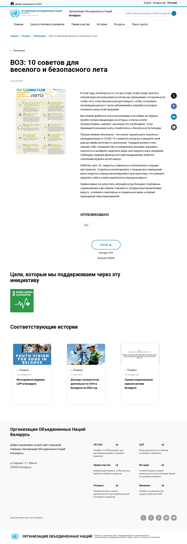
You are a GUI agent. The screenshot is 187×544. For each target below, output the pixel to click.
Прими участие (102, 465)
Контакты (98, 536)
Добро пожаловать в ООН (28, 4)
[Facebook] (174, 106)
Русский (172, 2)
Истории (144, 465)
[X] (174, 96)
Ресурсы (99, 485)
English (147, 2)
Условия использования (150, 537)
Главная (14, 36)
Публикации (40, 36)
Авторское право (110, 536)
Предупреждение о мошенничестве (134, 536)
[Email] (174, 127)
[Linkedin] (174, 117)
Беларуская (159, 2)
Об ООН (98, 444)
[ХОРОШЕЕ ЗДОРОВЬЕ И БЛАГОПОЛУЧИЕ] (22, 300)
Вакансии (144, 485)
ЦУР (141, 444)
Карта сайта (133, 537)
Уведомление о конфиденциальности (111, 537)
